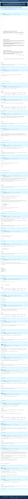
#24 (26, 393)
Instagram (18, 314)
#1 (26, 13)
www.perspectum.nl (3, 269)
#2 (26, 69)
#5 (26, 113)
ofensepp (4, 295)
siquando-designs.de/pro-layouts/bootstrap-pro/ (12, 32)
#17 (26, 304)
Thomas (4, 13)
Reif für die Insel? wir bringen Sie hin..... (5, 81)
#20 (26, 344)
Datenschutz (12, 497)
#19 (26, 332)
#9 (26, 175)
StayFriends (21, 314)
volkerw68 (16, 100)
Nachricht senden (16, 70)
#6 (26, 128)
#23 (26, 380)
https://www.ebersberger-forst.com (7, 296)
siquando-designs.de (3, 64)
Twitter (15, 314)
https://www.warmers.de (6, 100)
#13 (26, 243)
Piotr (4, 258)
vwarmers (10, 100)
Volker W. (4, 85)
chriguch (4, 344)
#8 (26, 157)
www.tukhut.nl (2, 271)
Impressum (16, 497)
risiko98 (4, 191)
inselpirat (4, 69)
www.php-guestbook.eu (4, 270)
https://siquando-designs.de (6, 114)
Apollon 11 (21, 64)
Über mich (2, 314)
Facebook (13, 314)
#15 (26, 278)
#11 (26, 215)
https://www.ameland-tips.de (6, 129)
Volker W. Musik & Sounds (8, 314)
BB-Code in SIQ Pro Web (20, 147)
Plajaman (4, 320)
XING (14, 93)
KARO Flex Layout (9, 64)
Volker (2, 91)
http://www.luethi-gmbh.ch (6, 394)
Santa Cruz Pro (13, 64)
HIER (4, 33)
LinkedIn (25, 314)
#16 (26, 295)
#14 (26, 258)
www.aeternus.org (3, 268)
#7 (26, 144)
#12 (26, 230)
